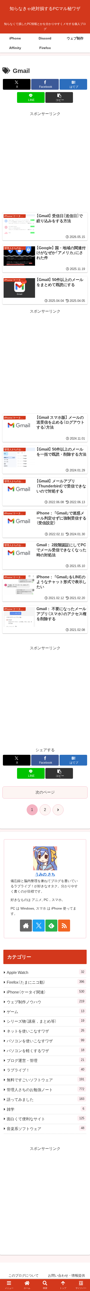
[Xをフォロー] (39, 926)
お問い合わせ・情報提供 (66, 1275)
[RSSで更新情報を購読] (64, 926)
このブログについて (23, 1275)
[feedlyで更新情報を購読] (51, 926)
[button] (59, 97)
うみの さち (45, 874)
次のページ (45, 792)
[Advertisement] (45, 162)
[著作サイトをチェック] (26, 926)
